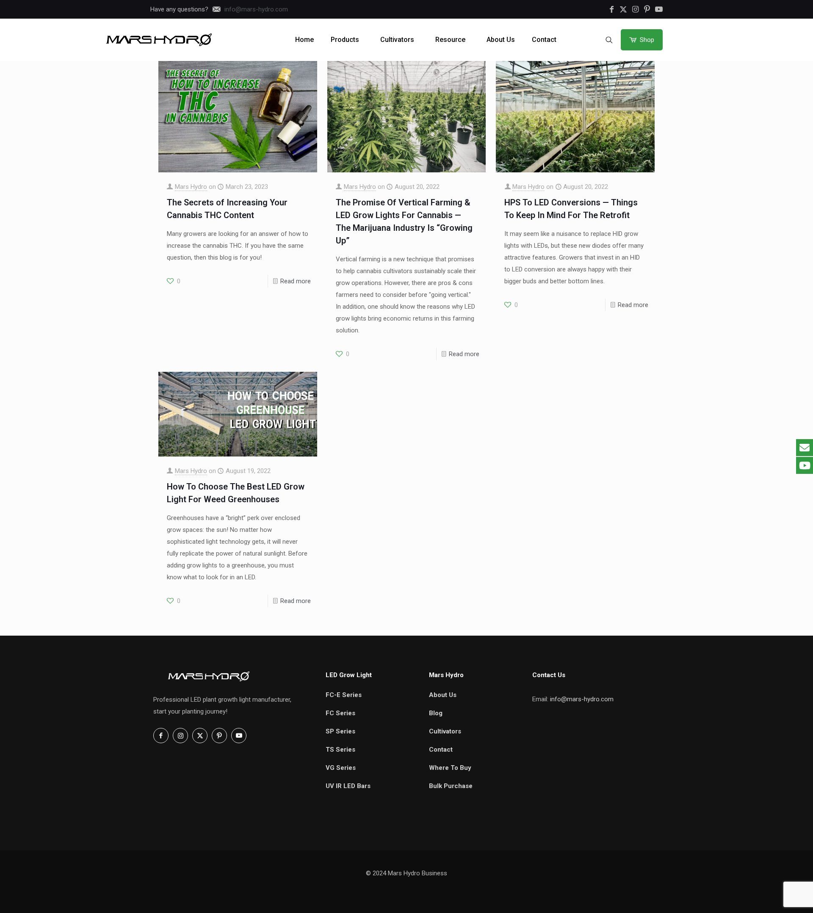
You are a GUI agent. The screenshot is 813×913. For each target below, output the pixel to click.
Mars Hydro (191, 187)
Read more (295, 281)
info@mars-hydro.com (582, 699)
